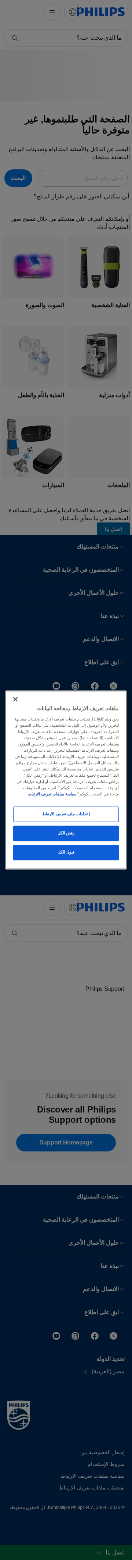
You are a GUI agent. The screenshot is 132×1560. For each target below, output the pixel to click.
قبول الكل (66, 852)
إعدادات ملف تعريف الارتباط (66, 814)
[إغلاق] (15, 699)
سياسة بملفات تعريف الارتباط (52, 794)
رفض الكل (66, 833)
